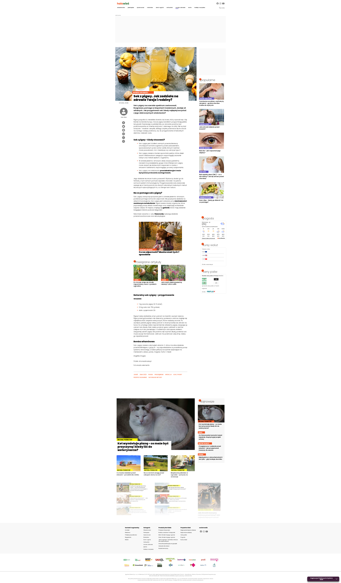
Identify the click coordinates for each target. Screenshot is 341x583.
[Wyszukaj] (221, 8)
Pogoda (183, 537)
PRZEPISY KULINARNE (140, 377)
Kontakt (127, 530)
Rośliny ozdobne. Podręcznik (167, 532)
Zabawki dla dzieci (164, 546)
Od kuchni (170, 7)
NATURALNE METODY (155, 377)
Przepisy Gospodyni (164, 530)
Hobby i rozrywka (199, 7)
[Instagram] (220, 3)
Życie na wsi (140, 7)
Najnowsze (207, 401)
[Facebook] (217, 3)
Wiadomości (121, 7)
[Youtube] (223, 3)
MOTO (190, 7)
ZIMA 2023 (143, 374)
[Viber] (123, 141)
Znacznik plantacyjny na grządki (168, 543)
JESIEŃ (136, 374)
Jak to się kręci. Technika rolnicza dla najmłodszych (168, 540)
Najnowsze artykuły (186, 532)
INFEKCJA (168, 374)
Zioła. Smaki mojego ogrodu (167, 537)
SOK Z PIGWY (177, 374)
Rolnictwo (150, 7)
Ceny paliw (184, 535)
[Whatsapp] (123, 137)
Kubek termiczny (163, 548)
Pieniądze (131, 7)
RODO (126, 540)
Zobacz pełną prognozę (208, 238)
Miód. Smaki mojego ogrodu (167, 535)
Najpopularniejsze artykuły (188, 530)
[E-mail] (123, 133)
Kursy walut (184, 540)
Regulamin (128, 537)
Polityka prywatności (131, 535)
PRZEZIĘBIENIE (159, 374)
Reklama (127, 532)
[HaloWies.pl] (123, 3)
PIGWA (150, 374)
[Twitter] (123, 126)
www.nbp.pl (209, 264)
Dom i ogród (160, 7)
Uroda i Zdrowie (180, 7)
